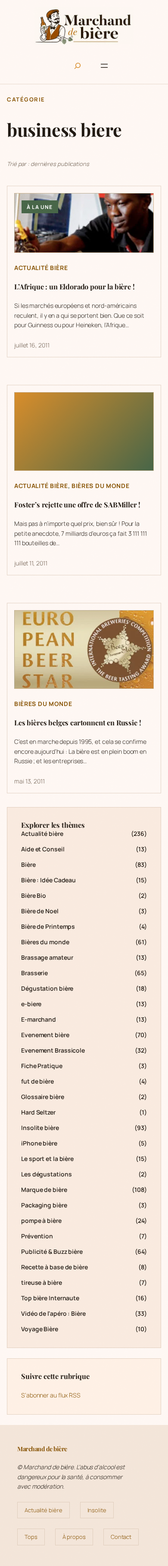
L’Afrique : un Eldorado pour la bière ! (74, 287)
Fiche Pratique (41, 1066)
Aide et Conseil (43, 849)
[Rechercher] (77, 65)
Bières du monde (101, 486)
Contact (121, 1537)
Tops (31, 1537)
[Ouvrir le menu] (104, 66)
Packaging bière (44, 1205)
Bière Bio (33, 895)
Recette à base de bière (54, 1267)
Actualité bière (41, 268)
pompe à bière (41, 1220)
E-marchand (38, 1019)
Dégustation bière (47, 988)
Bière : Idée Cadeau (48, 880)
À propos (74, 1537)
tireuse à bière (41, 1282)
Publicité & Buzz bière (52, 1251)
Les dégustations (46, 1174)
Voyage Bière (39, 1329)
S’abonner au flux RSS (51, 1395)
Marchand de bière (42, 1449)
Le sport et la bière (47, 1159)
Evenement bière (45, 1035)
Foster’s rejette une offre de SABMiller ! (77, 505)
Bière (28, 864)
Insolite (96, 1510)
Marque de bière (44, 1189)
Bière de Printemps (48, 926)
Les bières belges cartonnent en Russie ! (77, 723)
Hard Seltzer (38, 1112)
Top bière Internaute (50, 1298)
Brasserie (34, 973)
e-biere (31, 1004)
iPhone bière (39, 1143)
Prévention (37, 1236)
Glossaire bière (42, 1097)
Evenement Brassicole (53, 1050)
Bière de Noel (40, 911)
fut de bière (37, 1081)
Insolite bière (40, 1128)
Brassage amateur (47, 957)
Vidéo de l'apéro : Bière (53, 1313)
